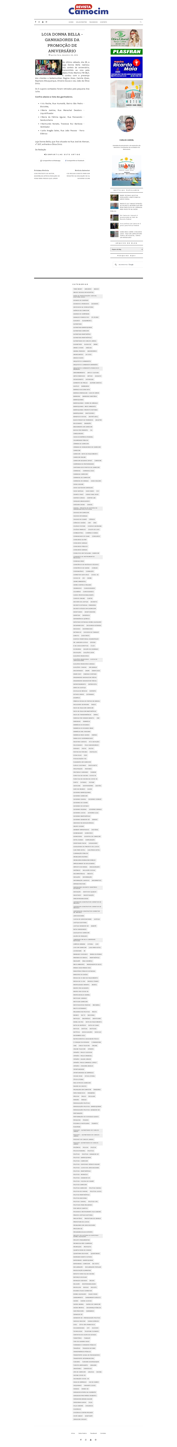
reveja (85, 1287)
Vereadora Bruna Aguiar (83, 1399)
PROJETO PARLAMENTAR (82, 1240)
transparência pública (82, 1351)
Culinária (77, 591)
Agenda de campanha (81, 314)
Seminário (90, 1311)
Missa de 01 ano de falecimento (86, 978)
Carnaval (77, 471)
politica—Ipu (93, 1201)
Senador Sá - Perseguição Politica (87, 1318)
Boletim (99, 420)
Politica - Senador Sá (82, 1178)
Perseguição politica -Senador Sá (87, 1110)
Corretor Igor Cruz (81, 574)
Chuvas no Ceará (80, 519)
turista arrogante (81, 1365)
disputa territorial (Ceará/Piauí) (86, 639)
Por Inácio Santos (81, 1208)
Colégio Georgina (95, 526)
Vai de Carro (94, 1382)
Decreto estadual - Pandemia (85, 605)
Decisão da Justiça (81, 602)
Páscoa (76, 1096)
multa (94, 1012)
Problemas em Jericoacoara (84, 1225)
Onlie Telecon (84, 1045)
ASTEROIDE (90, 379)
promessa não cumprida (83, 1243)
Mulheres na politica (82, 1012)
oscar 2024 (78, 1076)
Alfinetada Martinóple (82, 334)
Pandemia (97, 1089)
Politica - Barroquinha (82, 1157)
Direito (76, 635)
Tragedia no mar (89, 1348)
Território (78, 1338)
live (97, 944)
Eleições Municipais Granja (84, 664)
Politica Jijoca (95, 1191)
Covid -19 (94, 574)
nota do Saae (93, 1025)
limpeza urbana (79, 944)
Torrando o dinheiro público (85, 1345)
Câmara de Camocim (81, 443)
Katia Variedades (80, 929)
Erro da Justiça (80, 687)
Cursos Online (79, 598)
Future (91, 782)
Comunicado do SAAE (82, 536)
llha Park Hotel (95, 947)
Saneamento (78, 1297)
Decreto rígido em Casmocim (85, 608)
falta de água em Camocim (83, 708)
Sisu (75, 1324)
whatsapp (88, 1416)
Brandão (88, 423)
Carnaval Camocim (81, 474)
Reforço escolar (80, 1277)
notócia (77, 1032)
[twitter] (39, 21)
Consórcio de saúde (81, 568)
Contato (103, 22)
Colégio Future (79, 526)
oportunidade (79, 1069)
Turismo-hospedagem (90, 1362)
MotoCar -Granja (80, 998)
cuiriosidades (89, 588)
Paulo (84, 1096)
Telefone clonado (92, 1331)
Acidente (95, 303)
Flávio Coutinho (80, 765)
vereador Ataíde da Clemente (85, 1392)
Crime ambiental (80, 581)
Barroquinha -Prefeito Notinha (86, 410)
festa (84, 748)
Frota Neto (92, 765)
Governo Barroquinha (82, 792)
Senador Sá (78, 1314)
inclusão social (89, 870)
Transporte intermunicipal (84, 1358)
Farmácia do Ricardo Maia (83, 728)
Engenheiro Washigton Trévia (85, 677)
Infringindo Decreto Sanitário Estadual (85, 888)
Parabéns (91, 1093)
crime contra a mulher (82, 585)
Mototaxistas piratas (82, 1005)
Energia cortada (90, 674)
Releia (92, 1280)
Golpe (90, 789)
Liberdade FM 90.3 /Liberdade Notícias (85, 940)
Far (98, 718)
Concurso (96, 536)
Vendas (76, 1389)
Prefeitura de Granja (93, 1218)
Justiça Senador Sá (81, 926)
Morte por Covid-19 (81, 991)
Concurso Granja (80, 543)
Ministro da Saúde (81, 974)
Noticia (76, 1028)
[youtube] (42, 21)
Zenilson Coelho (80, 1419)
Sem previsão (79, 1311)
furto (76, 782)
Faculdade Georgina (81, 704)
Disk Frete (85, 635)
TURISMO (77, 1362)
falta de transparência (82, 714)
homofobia (78, 836)
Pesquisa (77, 1120)
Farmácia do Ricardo (81, 725)
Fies (85, 755)
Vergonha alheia (80, 1402)
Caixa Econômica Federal (83, 437)
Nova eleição (87, 1032)
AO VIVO (88, 354)
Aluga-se (87, 344)
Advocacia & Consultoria (83, 307)
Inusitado (77, 895)
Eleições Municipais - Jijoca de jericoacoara (85, 660)
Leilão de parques (80, 936)
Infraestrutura (79, 884)
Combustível (78, 533)
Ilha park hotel (79, 850)
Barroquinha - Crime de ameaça (86, 403)
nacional (91, 1015)
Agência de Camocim (81, 310)
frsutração (78, 769)
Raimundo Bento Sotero (83, 1257)
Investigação (89, 895)
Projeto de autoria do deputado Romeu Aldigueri (86, 1236)
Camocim (77, 450)
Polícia (93, 1147)
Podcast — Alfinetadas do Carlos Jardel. (86, 1135)
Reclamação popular (93, 1267)
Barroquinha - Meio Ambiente (85, 406)
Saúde (76, 1301)
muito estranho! (80, 1008)
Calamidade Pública (81, 440)
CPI (84, 578)
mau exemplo (87, 961)
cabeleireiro (78, 433)
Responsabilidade (89, 1284)
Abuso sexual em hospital (84, 292)
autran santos (96, 383)
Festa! (91, 748)
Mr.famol (96, 1005)
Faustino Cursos (80, 741)
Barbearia (85, 386)
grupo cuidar (79, 826)
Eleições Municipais (81, 656)
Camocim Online (80, 457)
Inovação (77, 892)
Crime (89, 578)
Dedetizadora (90, 612)
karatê (93, 926)
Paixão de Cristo (80, 1086)
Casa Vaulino (96, 481)
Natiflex (77, 1018)
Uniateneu (77, 1368)
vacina (99, 1372)
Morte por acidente (81, 988)
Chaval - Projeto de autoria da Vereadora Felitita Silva (85, 508)
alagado (77, 320)
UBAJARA (93, 1365)
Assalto (98, 376)
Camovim (98, 460)
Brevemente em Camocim (83, 427)
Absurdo (88, 289)
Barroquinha (78, 399)
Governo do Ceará (81, 802)
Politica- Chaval (80, 1201)
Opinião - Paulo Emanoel (83, 1055)
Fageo (93, 704)
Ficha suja (78, 755)
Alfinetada (78, 324)
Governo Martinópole (82, 816)
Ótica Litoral (79, 1079)
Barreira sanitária (90, 396)
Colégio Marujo (80, 529)
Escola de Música (80, 691)
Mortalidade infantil (81, 984)
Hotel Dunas (78, 840)
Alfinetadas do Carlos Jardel (85, 341)
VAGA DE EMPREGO (80, 1382)
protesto (87, 1246)
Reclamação (78, 1267)
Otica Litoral (90, 1076)
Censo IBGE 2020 (92, 494)
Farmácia (86, 721)
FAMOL (96, 714)
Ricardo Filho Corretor (83, 1290)
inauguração (95, 867)
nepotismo (97, 1018)
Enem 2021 (77, 674)
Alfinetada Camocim (81, 331)
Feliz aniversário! (92, 745)
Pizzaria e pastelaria (81, 1123)
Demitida (77, 615)
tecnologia (78, 1331)
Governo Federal (80, 809)
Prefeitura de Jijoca (81, 1222)
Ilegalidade (93, 843)
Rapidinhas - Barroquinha (83, 1260)
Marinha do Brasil (80, 957)
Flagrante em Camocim (82, 762)
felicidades (78, 745)
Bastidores (90, 413)
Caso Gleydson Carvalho (83, 487)
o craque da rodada (81, 1042)
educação (77, 652)
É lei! (93, 646)
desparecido (87, 629)
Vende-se (85, 1389)
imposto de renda (80, 867)
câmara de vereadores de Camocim (87, 447)
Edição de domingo (91, 649)
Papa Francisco (79, 1093)
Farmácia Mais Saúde (81, 735)
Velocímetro (81, 22)
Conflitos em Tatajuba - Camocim (86, 553)
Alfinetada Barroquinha (83, 327)
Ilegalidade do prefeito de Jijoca (86, 846)
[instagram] (46, 21)
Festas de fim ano (80, 752)
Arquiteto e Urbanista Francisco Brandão (86, 368)
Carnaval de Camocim (82, 477)
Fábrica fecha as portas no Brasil (87, 701)
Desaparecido (79, 625)
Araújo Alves (78, 358)
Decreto (94, 602)
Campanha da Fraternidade (84, 464)
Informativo (96, 880)
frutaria (88, 769)
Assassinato (78, 379)
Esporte (93, 691)
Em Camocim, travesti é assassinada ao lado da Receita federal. (129, 217)
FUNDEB (93, 772)
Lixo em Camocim (80, 947)
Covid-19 (77, 578)
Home (71, 22)
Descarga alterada (94, 625)
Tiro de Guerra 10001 (81, 1341)
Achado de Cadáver (81, 300)
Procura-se (78, 1228)
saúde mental (79, 1307)
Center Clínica (79, 498)
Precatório (78, 1218)
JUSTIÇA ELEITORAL (80, 922)
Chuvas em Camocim (81, 512)
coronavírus (79, 571)
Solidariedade (79, 1328)
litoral (90, 944)
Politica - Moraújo (81, 1174)
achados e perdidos (81, 303)
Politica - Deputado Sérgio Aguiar (87, 1164)
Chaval (89, 504)
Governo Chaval (80, 799)
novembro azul (79, 1035)
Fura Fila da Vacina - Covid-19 (85, 775)
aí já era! (95, 317)
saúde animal (79, 1304)
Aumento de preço (81, 383)
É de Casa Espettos (81, 646)
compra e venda (92, 533)
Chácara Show (79, 504)
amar (96, 344)
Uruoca (91, 1372)
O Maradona (96, 1042)
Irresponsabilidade (81, 898)
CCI (97, 491)
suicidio (95, 1328)
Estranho (90, 694)
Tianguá (87, 1338)
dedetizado (78, 612)
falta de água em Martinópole (85, 711)
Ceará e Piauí (78, 494)
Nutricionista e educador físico (86, 1039)
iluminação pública (81, 853)
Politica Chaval (95, 1188)
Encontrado (78, 670)
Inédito (90, 873)
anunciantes (78, 354)
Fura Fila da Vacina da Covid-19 (85, 779)
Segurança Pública (94, 1307)
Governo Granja (95, 809)
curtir (89, 598)
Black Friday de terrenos (83, 420)
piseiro (86, 1120)
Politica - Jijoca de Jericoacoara (86, 1167)
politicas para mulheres (83, 1205)
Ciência (92, 519)
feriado (76, 748)
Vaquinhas (78, 1385)
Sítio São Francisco (87, 1324)
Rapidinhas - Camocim (82, 1263)
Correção (90, 571)
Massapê (77, 961)
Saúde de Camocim (93, 1304)
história (95, 829)
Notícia (84, 1028)
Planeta (95, 1123)
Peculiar (91, 1096)
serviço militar (79, 1321)
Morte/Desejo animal (82, 995)
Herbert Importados (81, 829)
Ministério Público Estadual (84, 971)
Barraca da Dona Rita (82, 389)
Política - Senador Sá (90, 1154)
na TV (83, 1015)
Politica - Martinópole (82, 1171)
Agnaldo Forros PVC (81, 317)
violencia (89, 1406)
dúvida (92, 642)
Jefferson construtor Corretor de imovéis (87, 902)
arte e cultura (93, 372)
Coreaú (95, 568)
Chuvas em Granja (80, 516)
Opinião (91, 1049)
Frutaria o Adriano (81, 772)
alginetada (78, 344)
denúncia (86, 615)
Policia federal (79, 1151)
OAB (75, 1045)
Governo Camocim (80, 796)
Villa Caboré (78, 1406)
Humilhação (90, 840)
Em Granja (93, 667)
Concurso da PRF (80, 539)
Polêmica (77, 1147)
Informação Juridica (81, 880)
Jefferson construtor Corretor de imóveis (87, 907)
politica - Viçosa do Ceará (84, 1181)
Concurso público (81, 546)
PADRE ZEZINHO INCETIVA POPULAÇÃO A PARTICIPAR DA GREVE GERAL (130, 197)
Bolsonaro (78, 423)
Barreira (77, 396)
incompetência (79, 873)
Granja (94, 819)
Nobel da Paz (78, 1022)
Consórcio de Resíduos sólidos (86, 564)
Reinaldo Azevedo (80, 1280)
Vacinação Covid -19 (81, 1378)
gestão (98, 785)
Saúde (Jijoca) (86, 1301)
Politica (91, 1151)
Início (73, 1433)
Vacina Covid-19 (80, 1375)
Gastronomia (88, 785)
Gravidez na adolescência (84, 823)
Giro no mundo (79, 789)
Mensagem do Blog (94, 964)
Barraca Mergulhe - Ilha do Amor (86, 393)
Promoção (77, 1246)
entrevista (92, 684)
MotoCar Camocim (81, 1001)
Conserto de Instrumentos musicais (84, 557)
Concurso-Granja (80, 550)
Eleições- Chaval (80, 667)
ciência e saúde (80, 522)
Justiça (97, 919)
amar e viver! (79, 347)
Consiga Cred (79, 561)
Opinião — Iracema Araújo (83, 1066)
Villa (90, 1402)
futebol (84, 782)
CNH (94, 522)
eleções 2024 (89, 652)
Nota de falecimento (94, 1022)
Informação (87, 877)
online (94, 1045)
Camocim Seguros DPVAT (83, 460)
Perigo (84, 1099)
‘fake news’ (78, 289)
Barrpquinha (78, 413)
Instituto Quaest (89, 892)
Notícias (93, 1028)
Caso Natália (78, 491)
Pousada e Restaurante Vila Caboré (87, 1211)
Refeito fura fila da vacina (84, 1274)
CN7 (89, 522)
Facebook (93, 22)
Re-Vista (95, 1263)
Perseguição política (82, 1103)
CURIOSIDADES (88, 591)
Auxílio (76, 386)
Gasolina (77, 785)
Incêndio (77, 870)
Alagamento (86, 320)
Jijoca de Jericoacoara (82, 919)
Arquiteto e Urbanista (82, 361)
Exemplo (77, 697)
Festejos (93, 752)
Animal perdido (79, 351)
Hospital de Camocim (92, 836)
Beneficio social (80, 416)
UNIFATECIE (88, 1368)
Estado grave (79, 694)
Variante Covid (89, 1385)
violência (77, 1409)
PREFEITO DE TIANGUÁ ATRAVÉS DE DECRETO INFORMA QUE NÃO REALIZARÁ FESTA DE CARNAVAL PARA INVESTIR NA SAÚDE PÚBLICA (126, 207)
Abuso (96, 289)
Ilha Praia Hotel (94, 850)
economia (77, 649)
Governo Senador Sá (82, 819)
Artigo (90, 376)
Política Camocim (80, 1188)
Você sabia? (78, 1416)
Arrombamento (79, 372)
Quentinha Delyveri (81, 1253)
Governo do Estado (81, 806)
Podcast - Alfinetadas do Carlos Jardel (86, 1130)
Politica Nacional (80, 1198)
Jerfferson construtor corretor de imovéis (87, 912)
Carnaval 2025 (88, 471)
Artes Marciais (79, 376)
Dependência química (82, 618)
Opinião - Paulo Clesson (83, 1052)
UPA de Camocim (80, 1372)
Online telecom (79, 1049)
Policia (85, 1147)
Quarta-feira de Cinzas (82, 1250)
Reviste (94, 1287)
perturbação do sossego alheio (86, 1116)
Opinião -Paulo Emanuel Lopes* (85, 1062)
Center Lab (91, 498)
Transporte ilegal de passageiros (87, 1355)
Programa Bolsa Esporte (83, 1232)
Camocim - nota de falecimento (86, 454)
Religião (77, 1284)
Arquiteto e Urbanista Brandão (86, 364)
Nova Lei (98, 1032)
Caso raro (90, 491)
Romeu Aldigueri (80, 1294)
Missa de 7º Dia (79, 981)
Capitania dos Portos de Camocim (87, 467)
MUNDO (76, 1015)
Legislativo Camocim (81, 932)
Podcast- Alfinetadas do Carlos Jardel (86, 1143)
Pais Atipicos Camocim (82, 1083)
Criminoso (78, 588)
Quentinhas (95, 1253)
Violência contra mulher (83, 1412)
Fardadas (77, 721)
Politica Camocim (80, 1184)
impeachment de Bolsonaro (84, 863)
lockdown (77, 951)
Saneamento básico (93, 1297)
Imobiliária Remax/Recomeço (85, 860)
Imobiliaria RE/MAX (81, 856)
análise (89, 347)
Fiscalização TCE (80, 758)
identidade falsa (80, 843)
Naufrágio (86, 1018)
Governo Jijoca (79, 813)
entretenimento (80, 684)
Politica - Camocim (81, 1161)
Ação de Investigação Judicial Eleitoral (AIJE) (85, 296)
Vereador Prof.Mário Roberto (85, 1395)
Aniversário (92, 351)
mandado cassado (81, 954)
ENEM (87, 670)
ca (91, 430)
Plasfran (77, 1127)
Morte (94, 984)
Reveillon (77, 1287)
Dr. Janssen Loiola (81, 642)
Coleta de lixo (93, 529)
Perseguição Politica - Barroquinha (87, 1106)
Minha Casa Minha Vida (82, 968)
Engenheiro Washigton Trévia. (85, 681)
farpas (94, 735)
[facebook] (35, 21)
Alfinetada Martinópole (83, 337)
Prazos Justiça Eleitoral (83, 1215)
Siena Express (93, 1321)
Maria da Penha (96, 954)
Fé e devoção (94, 741)
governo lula (93, 813)
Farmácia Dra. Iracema (82, 731)
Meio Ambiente (79, 964)
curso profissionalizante (84, 595)
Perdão (76, 1099)
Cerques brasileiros (82, 501)
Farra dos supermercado (83, 738)
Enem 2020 (96, 670)
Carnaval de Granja (81, 481)
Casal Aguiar (78, 484)
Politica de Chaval (81, 1191)
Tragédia (77, 1348)
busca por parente (81, 430)
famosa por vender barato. (84, 718)
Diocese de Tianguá (91, 632)
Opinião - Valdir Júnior (82, 1059)
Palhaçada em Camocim (82, 1089)
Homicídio (89, 833)
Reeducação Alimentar (82, 1270)
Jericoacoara (79, 916)
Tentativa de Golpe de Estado (85, 1334)
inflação (77, 877)
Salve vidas (93, 1294)
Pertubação (78, 1113)
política (77, 1154)
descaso (77, 629)
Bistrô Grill (93, 416)
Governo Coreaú (94, 799)
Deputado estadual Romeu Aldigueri (87, 622)
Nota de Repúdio (80, 1025)
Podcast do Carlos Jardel (84, 1139)
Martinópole (95, 957)
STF (88, 1328)
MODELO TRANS (93, 981)
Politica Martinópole (82, 1195)
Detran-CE (77, 632)
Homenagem (78, 833)
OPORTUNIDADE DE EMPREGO (84, 1072)
